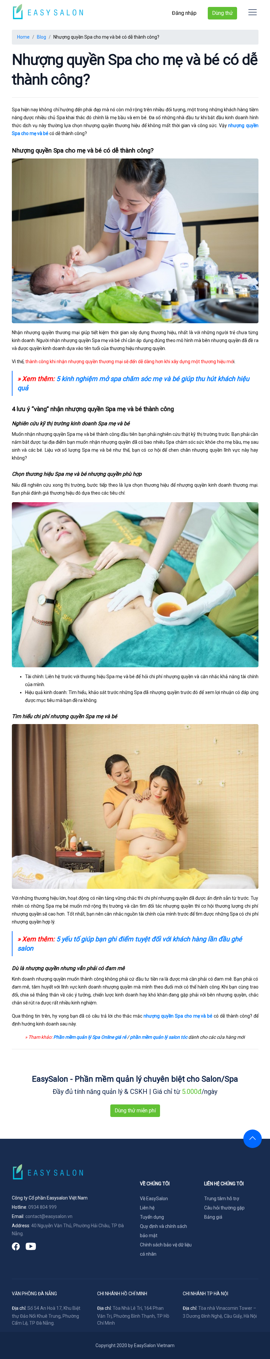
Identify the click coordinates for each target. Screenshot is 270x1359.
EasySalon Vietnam (154, 1345)
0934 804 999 (42, 1207)
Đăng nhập (184, 13)
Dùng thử (222, 13)
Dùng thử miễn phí (135, 1110)
